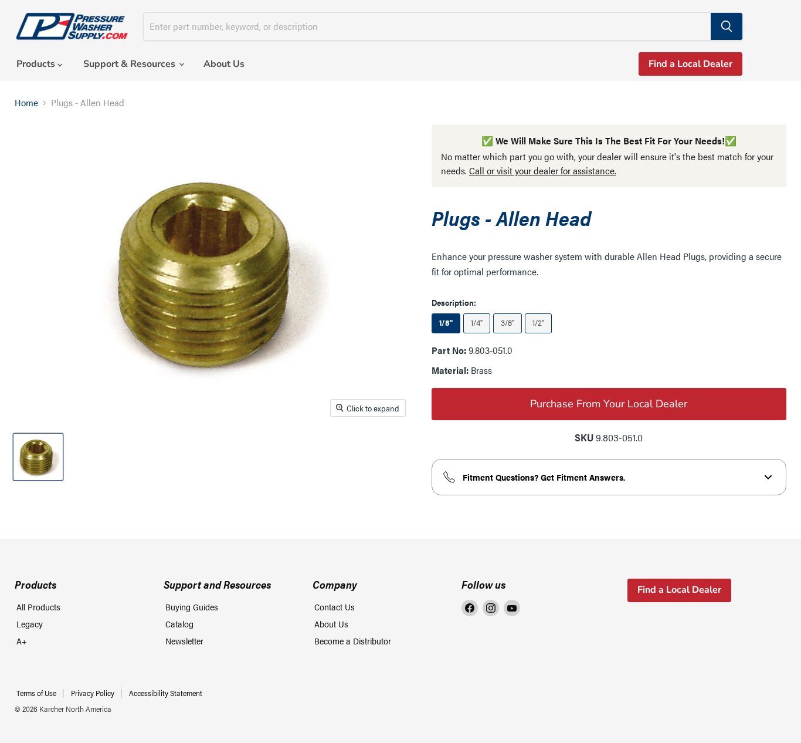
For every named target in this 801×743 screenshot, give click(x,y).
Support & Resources (130, 64)
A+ (21, 640)
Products (36, 64)
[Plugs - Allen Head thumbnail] (38, 457)
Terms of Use (36, 692)
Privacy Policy (92, 692)
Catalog (179, 623)
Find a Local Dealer (690, 64)
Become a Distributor (352, 640)
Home (26, 102)
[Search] (726, 26)
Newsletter (184, 640)
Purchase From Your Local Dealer (608, 404)
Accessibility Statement (165, 692)
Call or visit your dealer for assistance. (542, 170)
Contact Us (334, 606)
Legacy (29, 623)
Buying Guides (191, 606)
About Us (224, 64)
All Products (38, 606)
